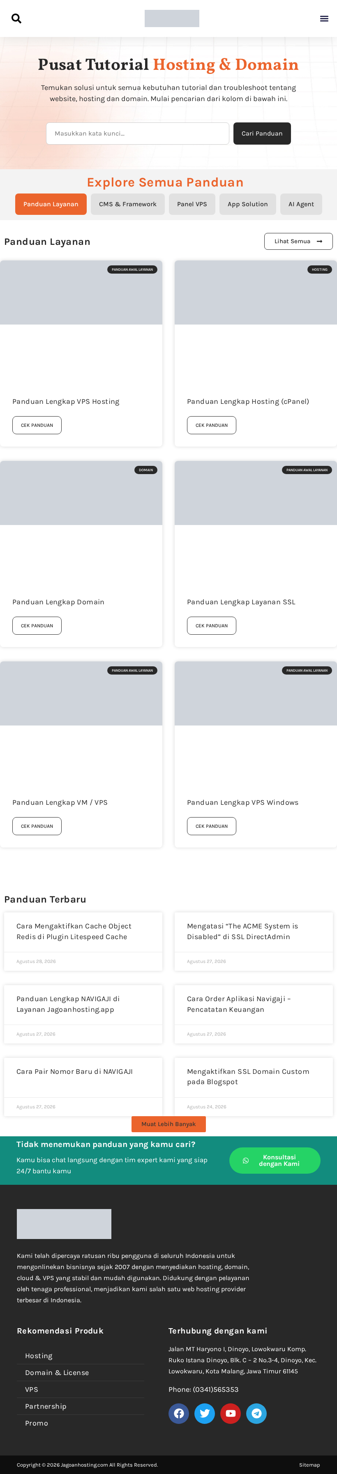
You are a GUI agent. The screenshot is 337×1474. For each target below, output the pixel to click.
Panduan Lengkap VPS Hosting (66, 401)
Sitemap (309, 1465)
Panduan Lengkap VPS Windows (243, 802)
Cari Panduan (262, 133)
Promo (36, 1423)
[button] (324, 18)
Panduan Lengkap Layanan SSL (241, 601)
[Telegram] (256, 1413)
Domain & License (57, 1372)
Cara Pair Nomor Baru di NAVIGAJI (74, 1071)
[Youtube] (230, 1413)
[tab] (51, 204)
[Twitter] (204, 1413)
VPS (31, 1389)
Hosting (39, 1355)
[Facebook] (178, 1413)
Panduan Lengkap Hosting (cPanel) (248, 401)
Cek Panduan (37, 425)
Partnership (46, 1406)
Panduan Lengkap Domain (58, 601)
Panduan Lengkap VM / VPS (60, 802)
